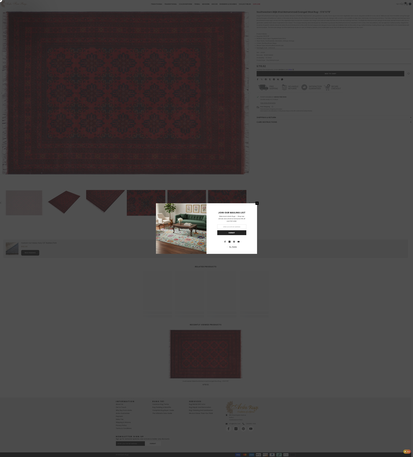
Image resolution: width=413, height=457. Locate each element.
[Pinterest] (234, 241)
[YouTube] (238, 241)
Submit (232, 233)
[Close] (257, 203)
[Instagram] (229, 241)
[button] (407, 451)
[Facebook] (225, 241)
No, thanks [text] (233, 247)
